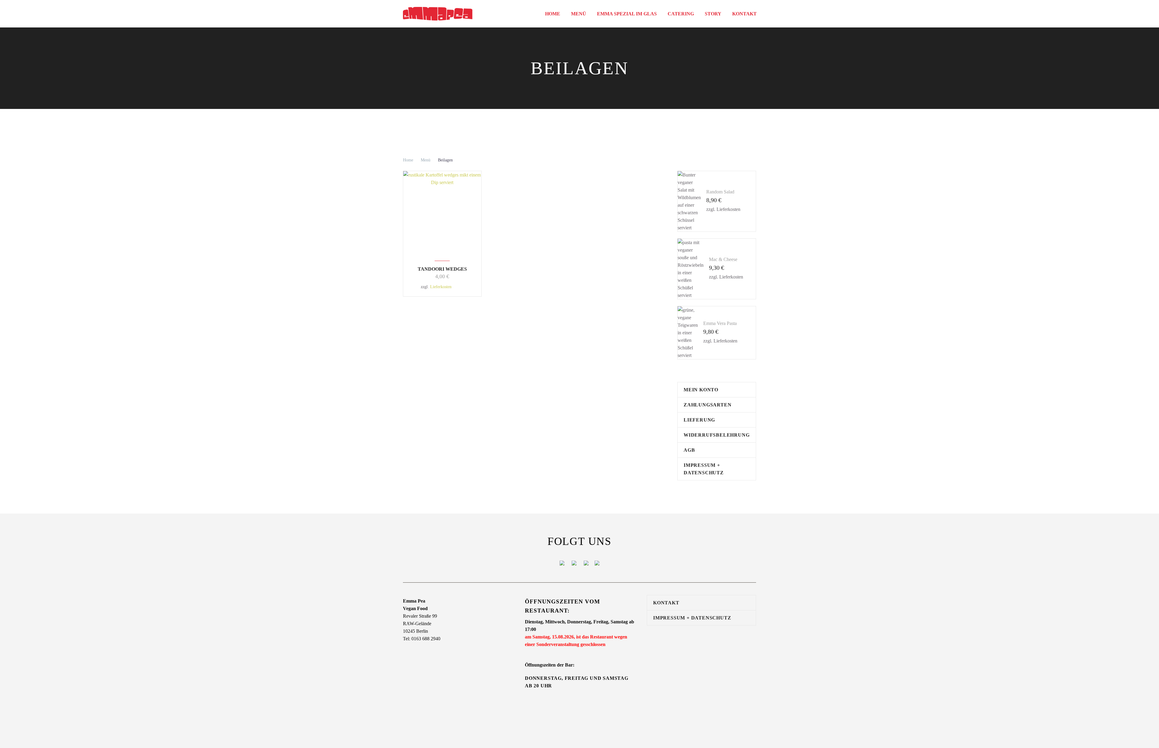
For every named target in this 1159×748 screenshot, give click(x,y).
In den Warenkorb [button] (454, 287)
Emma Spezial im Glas (627, 13)
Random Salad (720, 191)
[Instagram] (574, 562)
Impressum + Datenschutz (704, 469)
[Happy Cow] (586, 562)
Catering (681, 13)
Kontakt (744, 13)
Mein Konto (701, 389)
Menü (578, 13)
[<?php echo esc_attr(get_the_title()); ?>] (460, 287)
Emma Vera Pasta (720, 323)
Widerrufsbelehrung (716, 435)
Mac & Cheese (723, 259)
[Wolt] (597, 562)
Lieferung (699, 419)
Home (552, 13)
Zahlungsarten (707, 404)
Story (713, 13)
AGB (689, 450)
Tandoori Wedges (442, 269)
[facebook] (562, 562)
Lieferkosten (441, 286)
